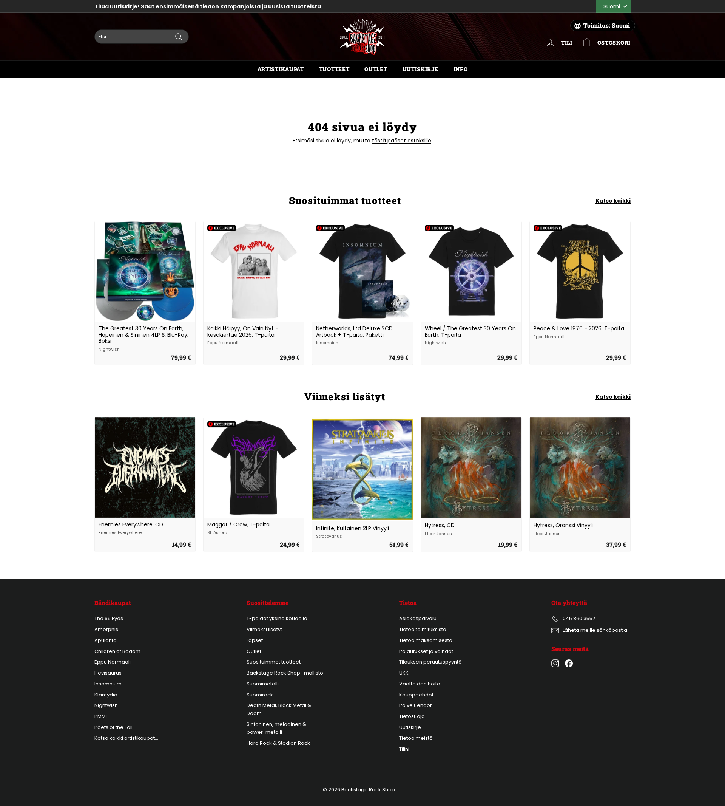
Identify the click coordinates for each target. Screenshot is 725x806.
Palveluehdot (415, 705)
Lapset (255, 640)
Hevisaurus (108, 672)
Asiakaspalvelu (418, 618)
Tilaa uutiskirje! (117, 6)
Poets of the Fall (113, 727)
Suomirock (260, 694)
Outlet (375, 69)
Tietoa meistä (416, 738)
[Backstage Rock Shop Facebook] (569, 663)
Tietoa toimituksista (422, 629)
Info (461, 69)
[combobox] (141, 36)
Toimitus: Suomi (606, 25)
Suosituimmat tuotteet (274, 661)
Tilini (404, 749)
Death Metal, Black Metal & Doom (279, 709)
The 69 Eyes (108, 618)
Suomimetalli (263, 683)
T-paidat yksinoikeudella (277, 618)
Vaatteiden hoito (419, 683)
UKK (404, 672)
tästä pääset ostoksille (401, 140)
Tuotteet (334, 69)
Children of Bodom (117, 651)
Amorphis (106, 629)
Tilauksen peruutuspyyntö (430, 661)
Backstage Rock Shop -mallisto (285, 672)
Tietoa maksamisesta (425, 640)
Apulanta (105, 640)
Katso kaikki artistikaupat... (126, 738)
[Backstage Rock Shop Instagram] (555, 663)
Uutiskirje (420, 69)
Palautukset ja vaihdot (426, 651)
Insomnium (108, 683)
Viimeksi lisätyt (264, 629)
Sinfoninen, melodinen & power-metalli (276, 728)
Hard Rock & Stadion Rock (278, 743)
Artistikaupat (281, 69)
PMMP (101, 716)
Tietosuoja (412, 716)
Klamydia (105, 694)
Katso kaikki (613, 200)
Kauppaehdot (416, 694)
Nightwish (106, 705)
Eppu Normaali (112, 661)
